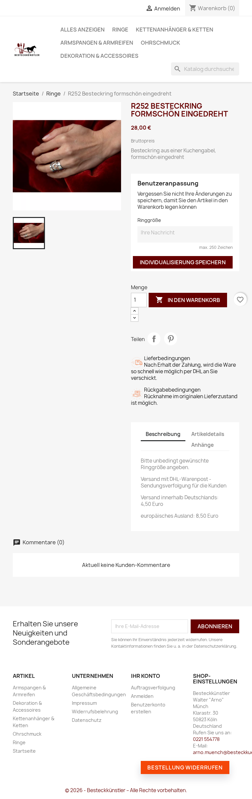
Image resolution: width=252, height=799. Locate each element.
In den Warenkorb (188, 300)
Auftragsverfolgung (153, 687)
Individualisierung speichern (183, 262)
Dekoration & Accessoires (99, 55)
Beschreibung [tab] (163, 434)
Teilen (153, 338)
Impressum (84, 703)
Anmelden (142, 696)
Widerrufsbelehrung (95, 711)
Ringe (120, 29)
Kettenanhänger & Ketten (174, 29)
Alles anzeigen (82, 29)
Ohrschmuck (160, 42)
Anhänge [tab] (202, 445)
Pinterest (170, 338)
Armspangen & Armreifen (96, 42)
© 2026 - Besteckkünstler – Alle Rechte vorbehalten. (126, 790)
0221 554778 (206, 739)
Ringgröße (149, 220)
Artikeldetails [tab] (207, 434)
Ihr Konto (145, 676)
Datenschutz (86, 720)
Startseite (24, 751)
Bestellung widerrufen (184, 767)
